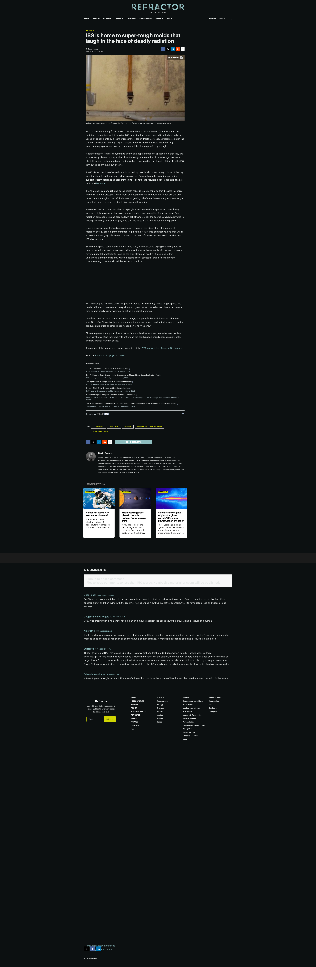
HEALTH (96, 18)
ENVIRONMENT (145, 18)
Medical (160, 715)
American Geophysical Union (109, 355)
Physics (160, 718)
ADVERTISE (135, 715)
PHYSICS (159, 18)
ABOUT (134, 708)
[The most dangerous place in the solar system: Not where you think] (135, 498)
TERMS (134, 718)
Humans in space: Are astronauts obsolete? (97, 514)
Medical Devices (189, 718)
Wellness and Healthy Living (194, 725)
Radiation (114, 426)
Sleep (185, 739)
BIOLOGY (107, 18)
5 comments (135, 442)
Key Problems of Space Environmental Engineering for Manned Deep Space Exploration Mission (123, 375)
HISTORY (132, 18)
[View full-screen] (181, 57)
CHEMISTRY (120, 18)
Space (159, 722)
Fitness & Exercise (190, 736)
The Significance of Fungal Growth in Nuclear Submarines (109, 382)
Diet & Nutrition (189, 732)
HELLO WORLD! (137, 701)
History (160, 711)
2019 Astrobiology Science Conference (162, 348)
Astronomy (91, 30)
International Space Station (149, 426)
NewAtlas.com (215, 698)
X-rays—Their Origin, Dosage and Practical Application (107, 388)
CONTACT (135, 725)
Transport (213, 711)
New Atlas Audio (100, 432)
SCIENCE (160, 698)
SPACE (169, 18)
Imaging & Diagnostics (192, 715)
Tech (211, 704)
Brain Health (188, 704)
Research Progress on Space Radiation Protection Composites (110, 395)
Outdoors (213, 708)
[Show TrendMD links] (183, 414)
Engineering (214, 701)
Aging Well (187, 729)
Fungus (128, 426)
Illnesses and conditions (193, 701)
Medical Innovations (191, 708)
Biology (160, 704)
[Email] (183, 49)
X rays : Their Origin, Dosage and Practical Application (107, 368)
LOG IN (222, 18)
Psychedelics (188, 722)
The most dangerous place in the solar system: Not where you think (134, 516)
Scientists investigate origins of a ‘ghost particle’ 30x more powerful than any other (171, 516)
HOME (86, 18)
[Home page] (158, 7)
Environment (162, 701)
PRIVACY (134, 722)
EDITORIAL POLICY (138, 711)
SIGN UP (212, 18)
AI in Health (187, 711)
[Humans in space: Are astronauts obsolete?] (99, 498)
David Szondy (105, 453)
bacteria (100, 183)
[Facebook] (163, 49)
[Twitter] (168, 49)
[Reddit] (178, 49)
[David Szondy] (91, 457)
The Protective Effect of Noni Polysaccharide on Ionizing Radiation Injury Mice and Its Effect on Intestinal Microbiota (131, 403)
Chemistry (161, 708)
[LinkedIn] (173, 49)
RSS (132, 729)
